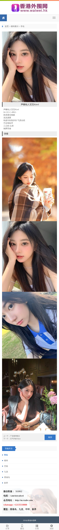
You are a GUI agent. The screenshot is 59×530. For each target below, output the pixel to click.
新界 (6, 483)
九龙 (6, 472)
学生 (23, 26)
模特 (6, 461)
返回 (50, 437)
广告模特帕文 (15, 436)
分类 (37, 529)
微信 (22, 529)
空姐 (6, 466)
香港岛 (7, 477)
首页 (7, 26)
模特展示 (15, 26)
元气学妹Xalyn (15, 439)
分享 (7, 529)
